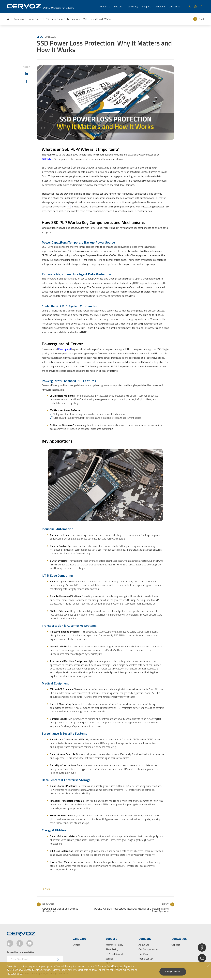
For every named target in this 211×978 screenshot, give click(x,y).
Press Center (35, 19)
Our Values (144, 954)
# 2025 (46, 889)
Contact (175, 945)
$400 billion (47, 159)
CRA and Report (114, 954)
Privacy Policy (44, 970)
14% (69, 206)
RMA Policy (112, 949)
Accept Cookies (172, 971)
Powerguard (64, 349)
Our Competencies (148, 949)
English (76, 945)
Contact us (174, 6)
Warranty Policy (114, 945)
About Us (143, 945)
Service (109, 959)
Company (19, 19)
